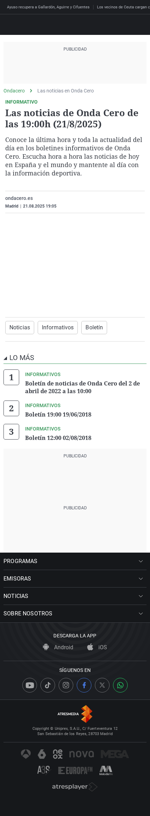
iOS (102, 647)
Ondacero (14, 90)
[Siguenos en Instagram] (66, 685)
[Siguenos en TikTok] (47, 685)
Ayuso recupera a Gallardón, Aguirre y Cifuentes (48, 7)
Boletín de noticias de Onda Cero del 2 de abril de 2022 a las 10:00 (82, 387)
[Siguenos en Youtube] (29, 685)
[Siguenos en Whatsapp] (120, 685)
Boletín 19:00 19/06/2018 (58, 414)
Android (63, 647)
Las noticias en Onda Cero (65, 90)
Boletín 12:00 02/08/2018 (58, 438)
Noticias (19, 327)
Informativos (58, 327)
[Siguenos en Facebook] (84, 685)
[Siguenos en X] (102, 685)
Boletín (94, 327)
